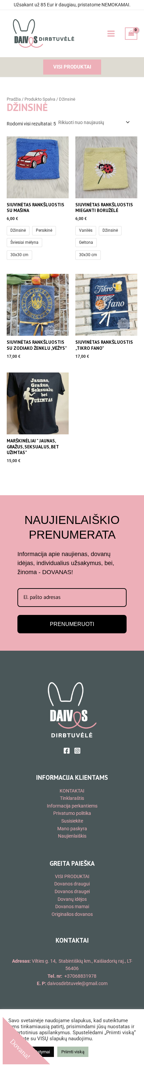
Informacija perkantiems (72, 806)
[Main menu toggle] (110, 33)
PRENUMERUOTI (72, 624)
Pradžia (14, 99)
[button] (72, 67)
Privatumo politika (72, 813)
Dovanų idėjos (72, 899)
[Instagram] (77, 750)
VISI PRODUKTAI (72, 876)
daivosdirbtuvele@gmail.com (77, 983)
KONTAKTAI (72, 790)
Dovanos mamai (72, 906)
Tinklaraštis (72, 798)
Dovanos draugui (72, 883)
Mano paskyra (72, 828)
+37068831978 (80, 976)
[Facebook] (66, 750)
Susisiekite (72, 821)
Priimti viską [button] (72, 1051)
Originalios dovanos (72, 914)
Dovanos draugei (72, 891)
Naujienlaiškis (72, 836)
